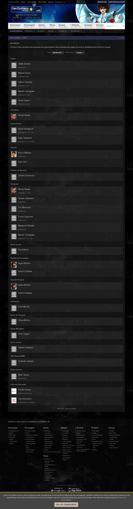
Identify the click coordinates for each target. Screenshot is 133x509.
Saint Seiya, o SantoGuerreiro (49, 461)
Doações (23, 2)
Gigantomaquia (80, 437)
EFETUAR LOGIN (102, 2)
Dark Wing (65, 437)
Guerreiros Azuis (30, 437)
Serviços (99, 25)
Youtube (111, 439)
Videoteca (112, 445)
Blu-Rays (95, 449)
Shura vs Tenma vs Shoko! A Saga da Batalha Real (83, 450)
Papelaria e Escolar (96, 443)
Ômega (45, 449)
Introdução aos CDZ (13, 430)
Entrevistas (11, 437)
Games (93, 433)
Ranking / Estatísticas (114, 435)
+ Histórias (75, 25)
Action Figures (95, 430)
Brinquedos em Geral (97, 441)
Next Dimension (66, 457)
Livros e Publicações (96, 435)
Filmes (52, 25)
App (49, 2)
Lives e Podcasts (114, 447)
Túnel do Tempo (42, 2)
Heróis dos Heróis (81, 445)
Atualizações (58, 2)
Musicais (78, 433)
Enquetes (11, 443)
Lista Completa (29, 451)
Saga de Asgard (48, 441)
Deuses (28, 447)
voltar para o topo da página (66, 409)
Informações (15, 25)
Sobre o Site (11, 435)
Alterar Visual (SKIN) (14, 2)
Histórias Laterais (80, 435)
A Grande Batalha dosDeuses (49, 465)
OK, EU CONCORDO (66, 504)
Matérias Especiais (80, 430)
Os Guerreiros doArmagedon (48, 473)
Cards (93, 439)
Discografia (95, 445)
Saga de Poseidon (48, 443)
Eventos (10, 433)
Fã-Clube (111, 430)
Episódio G (64, 435)
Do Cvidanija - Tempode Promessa (82, 440)
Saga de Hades (47, 445)
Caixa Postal (112, 433)
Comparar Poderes (30, 449)
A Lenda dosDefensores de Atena (49, 469)
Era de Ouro (79, 447)
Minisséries (64, 439)
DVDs (94, 447)
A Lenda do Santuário (49, 478)
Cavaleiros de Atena (30, 430)
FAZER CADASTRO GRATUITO (116, 2)
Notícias (11, 439)
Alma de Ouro (47, 447)
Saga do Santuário (48, 435)
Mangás (63, 25)
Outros (27, 433)
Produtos (89, 25)
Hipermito (79, 443)
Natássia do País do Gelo (69, 445)
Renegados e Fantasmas (31, 435)
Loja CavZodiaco (31, 2)
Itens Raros (94, 437)
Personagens (29, 25)
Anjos (26, 445)
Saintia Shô (47, 439)
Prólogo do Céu (48, 475)
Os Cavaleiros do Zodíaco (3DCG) (52, 451)
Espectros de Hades (31, 443)
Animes (42, 25)
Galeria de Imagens (113, 441)
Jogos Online (112, 443)
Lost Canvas (47, 433)
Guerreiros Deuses (30, 439)
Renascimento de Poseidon (67, 452)
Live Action (46, 480)
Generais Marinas (30, 441)
